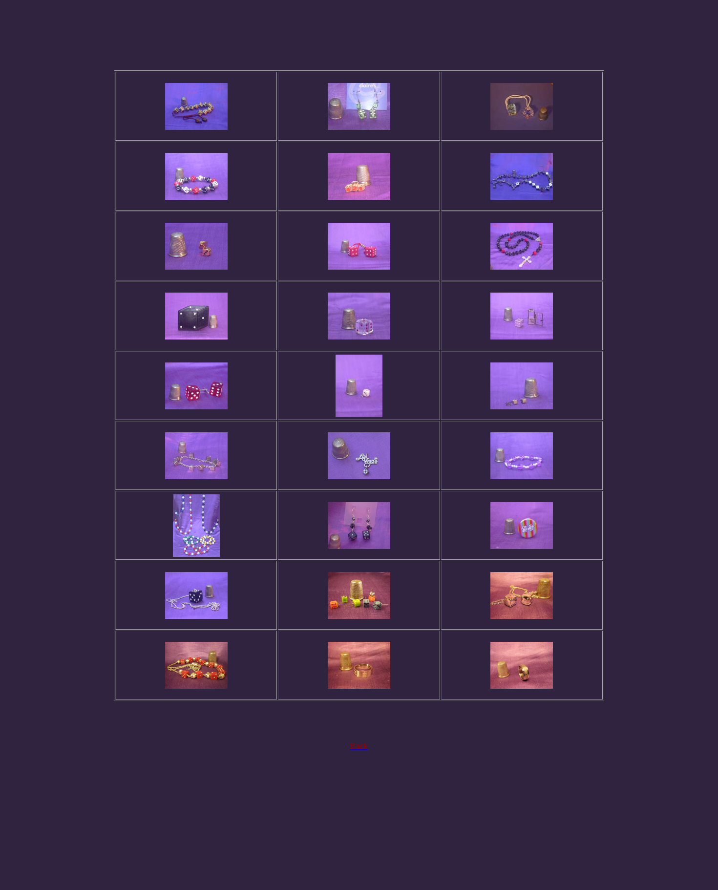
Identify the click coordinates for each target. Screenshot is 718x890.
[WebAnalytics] (359, 863)
